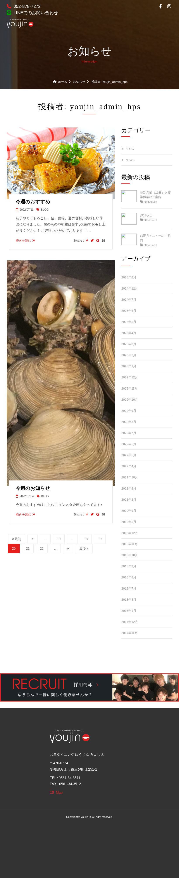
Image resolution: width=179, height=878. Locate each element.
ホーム (62, 81)
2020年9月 (128, 510)
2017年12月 (129, 622)
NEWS (130, 160)
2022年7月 (128, 433)
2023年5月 (128, 322)
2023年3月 (128, 344)
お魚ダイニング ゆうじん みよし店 (77, 754)
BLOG (44, 209)
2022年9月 (128, 410)
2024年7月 (128, 299)
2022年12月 (129, 377)
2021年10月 (129, 477)
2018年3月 (128, 599)
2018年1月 (128, 610)
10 (58, 539)
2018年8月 (128, 577)
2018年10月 (129, 555)
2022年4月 (128, 466)
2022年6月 (128, 444)
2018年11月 (129, 544)
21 (27, 548)
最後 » (83, 548)
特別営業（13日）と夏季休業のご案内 (155, 195)
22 (41, 548)
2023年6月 (128, 310)
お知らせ (79, 81)
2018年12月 (129, 533)
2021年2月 (128, 499)
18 (86, 539)
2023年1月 (128, 366)
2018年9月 (128, 566)
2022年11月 (129, 388)
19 (100, 539)
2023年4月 (128, 333)
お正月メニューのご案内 (155, 238)
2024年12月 (129, 288)
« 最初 (16, 539)
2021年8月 (128, 488)
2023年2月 (128, 355)
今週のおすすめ (33, 201)
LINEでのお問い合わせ (35, 12)
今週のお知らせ (33, 488)
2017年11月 (129, 633)
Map (59, 792)
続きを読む (23, 240)
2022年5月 (128, 455)
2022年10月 (129, 399)
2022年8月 (128, 422)
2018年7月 (128, 588)
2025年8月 (128, 277)
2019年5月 (128, 522)
